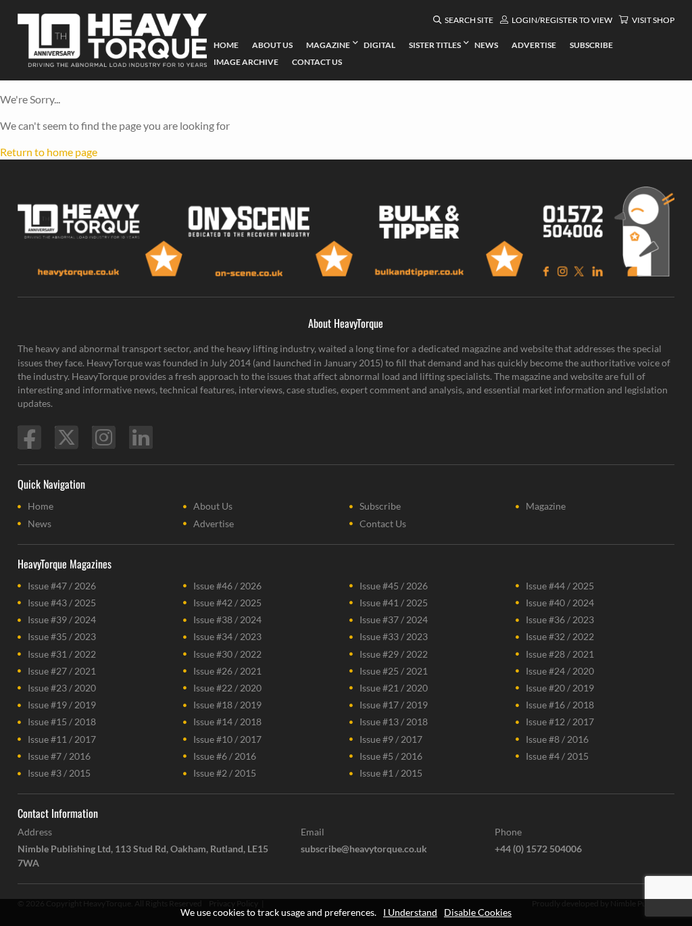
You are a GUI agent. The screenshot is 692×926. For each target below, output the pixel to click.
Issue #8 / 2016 (557, 739)
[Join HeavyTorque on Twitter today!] (66, 437)
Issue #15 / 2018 (62, 721)
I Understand (410, 912)
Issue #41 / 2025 (394, 602)
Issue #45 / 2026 (394, 585)
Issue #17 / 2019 (394, 704)
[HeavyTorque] (112, 40)
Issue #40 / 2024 (560, 602)
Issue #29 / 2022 (394, 654)
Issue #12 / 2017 (560, 721)
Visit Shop (653, 20)
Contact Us (383, 523)
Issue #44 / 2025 (560, 585)
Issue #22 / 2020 (227, 687)
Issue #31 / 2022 (62, 654)
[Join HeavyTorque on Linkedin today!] (141, 437)
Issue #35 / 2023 (62, 636)
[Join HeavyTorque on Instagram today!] (104, 437)
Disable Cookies (478, 912)
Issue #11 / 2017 (62, 739)
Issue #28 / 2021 (560, 654)
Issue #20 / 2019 (560, 687)
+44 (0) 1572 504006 (538, 848)
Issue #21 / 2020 (394, 687)
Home (40, 506)
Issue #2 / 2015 (224, 773)
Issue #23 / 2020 (62, 687)
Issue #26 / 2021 (227, 671)
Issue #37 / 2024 (394, 619)
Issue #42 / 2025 (227, 602)
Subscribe (380, 506)
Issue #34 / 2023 (227, 636)
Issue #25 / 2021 (394, 671)
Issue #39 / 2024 (62, 619)
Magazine (546, 506)
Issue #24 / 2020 (560, 671)
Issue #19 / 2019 (62, 704)
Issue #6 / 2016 (224, 756)
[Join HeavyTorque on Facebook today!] (29, 437)
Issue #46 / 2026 (227, 585)
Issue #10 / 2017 (227, 739)
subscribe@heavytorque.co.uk (364, 848)
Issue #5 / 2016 (391, 756)
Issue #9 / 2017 (391, 739)
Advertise (213, 523)
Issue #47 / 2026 (62, 585)
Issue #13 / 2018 (394, 721)
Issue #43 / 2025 (62, 602)
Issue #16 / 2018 (560, 704)
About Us (212, 506)
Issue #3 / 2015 (59, 773)
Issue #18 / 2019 (227, 704)
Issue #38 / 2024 (227, 619)
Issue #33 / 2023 (394, 636)
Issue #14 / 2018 (227, 721)
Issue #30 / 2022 (227, 654)
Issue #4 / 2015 (557, 756)
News (39, 523)
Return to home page (48, 151)
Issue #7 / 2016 (59, 756)
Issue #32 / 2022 (560, 636)
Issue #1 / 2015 (391, 773)
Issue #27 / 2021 (62, 671)
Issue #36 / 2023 (560, 619)
